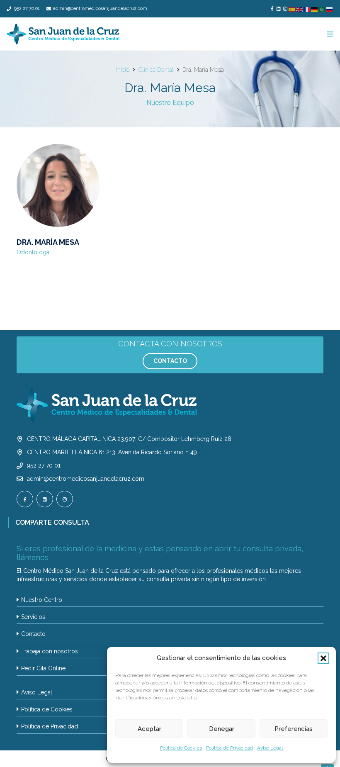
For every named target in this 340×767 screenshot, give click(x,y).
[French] (307, 9)
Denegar (221, 729)
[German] (314, 9)
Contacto (33, 634)
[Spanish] (292, 9)
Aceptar (149, 729)
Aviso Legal (270, 748)
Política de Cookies (181, 748)
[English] (300, 9)
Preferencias (293, 729)
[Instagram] (285, 8)
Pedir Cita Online (43, 668)
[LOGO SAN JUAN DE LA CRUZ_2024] (63, 34)
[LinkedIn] (278, 8)
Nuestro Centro (41, 600)
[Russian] (329, 9)
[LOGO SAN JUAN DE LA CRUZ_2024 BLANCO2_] (170, 404)
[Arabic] (322, 9)
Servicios (33, 617)
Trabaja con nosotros (49, 651)
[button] (323, 658)
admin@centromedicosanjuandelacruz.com (85, 478)
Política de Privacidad (229, 748)
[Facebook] (272, 8)
